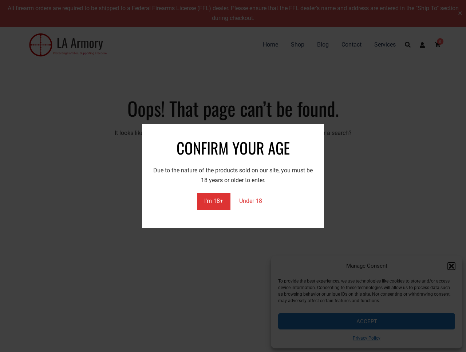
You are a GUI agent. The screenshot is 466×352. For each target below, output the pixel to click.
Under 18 (250, 200)
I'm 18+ (213, 200)
